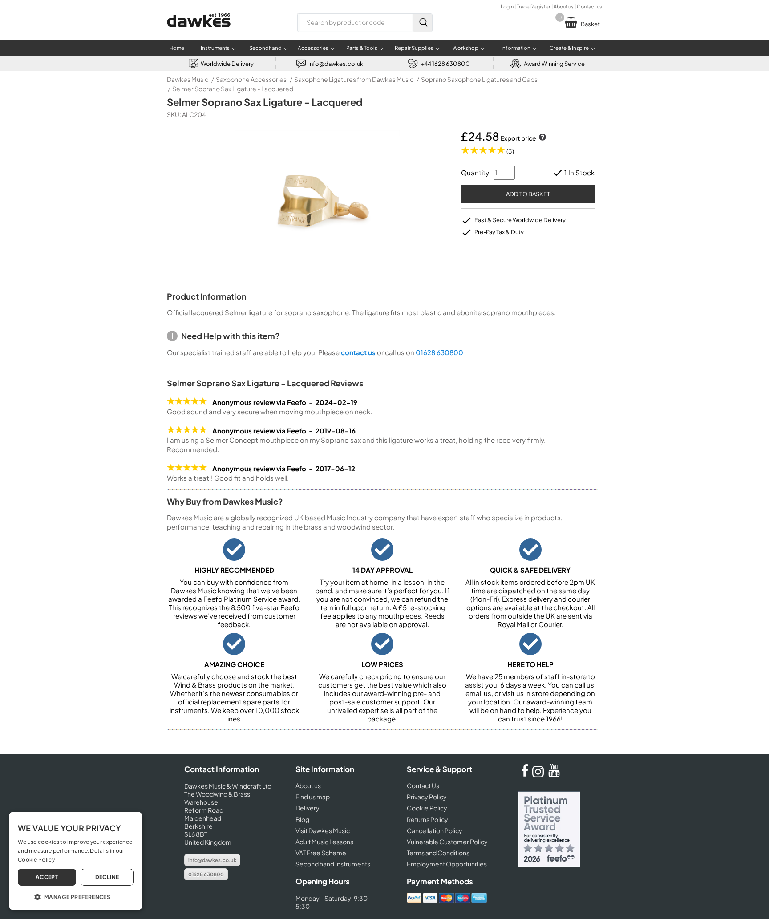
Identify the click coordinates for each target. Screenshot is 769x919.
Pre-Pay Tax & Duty (499, 231)
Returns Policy (427, 819)
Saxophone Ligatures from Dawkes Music (353, 79)
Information (515, 48)
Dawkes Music (187, 79)
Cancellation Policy (434, 830)
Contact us (589, 6)
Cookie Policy (427, 808)
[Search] (422, 23)
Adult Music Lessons (324, 842)
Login (507, 6)
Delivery (307, 808)
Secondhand (265, 48)
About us (564, 6)
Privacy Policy (427, 797)
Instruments (215, 48)
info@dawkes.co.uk (212, 860)
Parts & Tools (361, 48)
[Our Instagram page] (539, 775)
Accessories (313, 48)
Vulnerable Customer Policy (447, 842)
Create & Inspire (569, 48)
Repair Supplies (414, 48)
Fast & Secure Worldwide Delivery (520, 219)
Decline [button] (107, 877)
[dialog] (75, 861)
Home (177, 48)
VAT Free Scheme (320, 853)
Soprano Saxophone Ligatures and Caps (479, 79)
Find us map (312, 797)
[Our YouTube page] (554, 775)
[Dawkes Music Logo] (199, 32)
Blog (302, 819)
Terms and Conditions (438, 853)
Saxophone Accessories (251, 79)
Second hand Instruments (332, 864)
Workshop (465, 48)
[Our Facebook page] (524, 775)
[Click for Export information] (541, 138)
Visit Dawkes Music (322, 830)
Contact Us (423, 785)
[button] (76, 896)
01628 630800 (439, 352)
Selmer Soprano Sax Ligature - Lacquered (232, 89)
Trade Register (533, 6)
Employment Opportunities (447, 864)
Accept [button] (47, 877)
